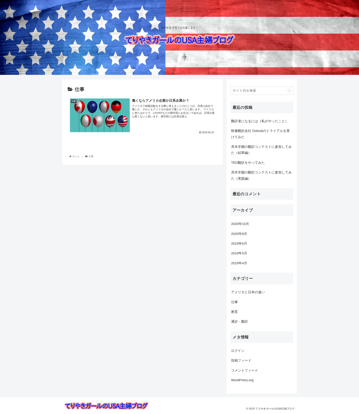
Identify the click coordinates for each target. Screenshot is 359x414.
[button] (289, 91)
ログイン (238, 351)
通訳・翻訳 (239, 321)
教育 (234, 312)
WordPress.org (242, 380)
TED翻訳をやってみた (248, 163)
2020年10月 (240, 224)
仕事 (234, 302)
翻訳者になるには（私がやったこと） (259, 121)
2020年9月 (239, 234)
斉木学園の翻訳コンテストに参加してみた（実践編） (261, 175)
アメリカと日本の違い (248, 292)
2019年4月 (239, 263)
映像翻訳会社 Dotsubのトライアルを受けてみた (260, 134)
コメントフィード (244, 370)
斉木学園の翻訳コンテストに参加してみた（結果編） (261, 150)
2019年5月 (239, 253)
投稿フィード (241, 360)
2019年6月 (239, 243)
